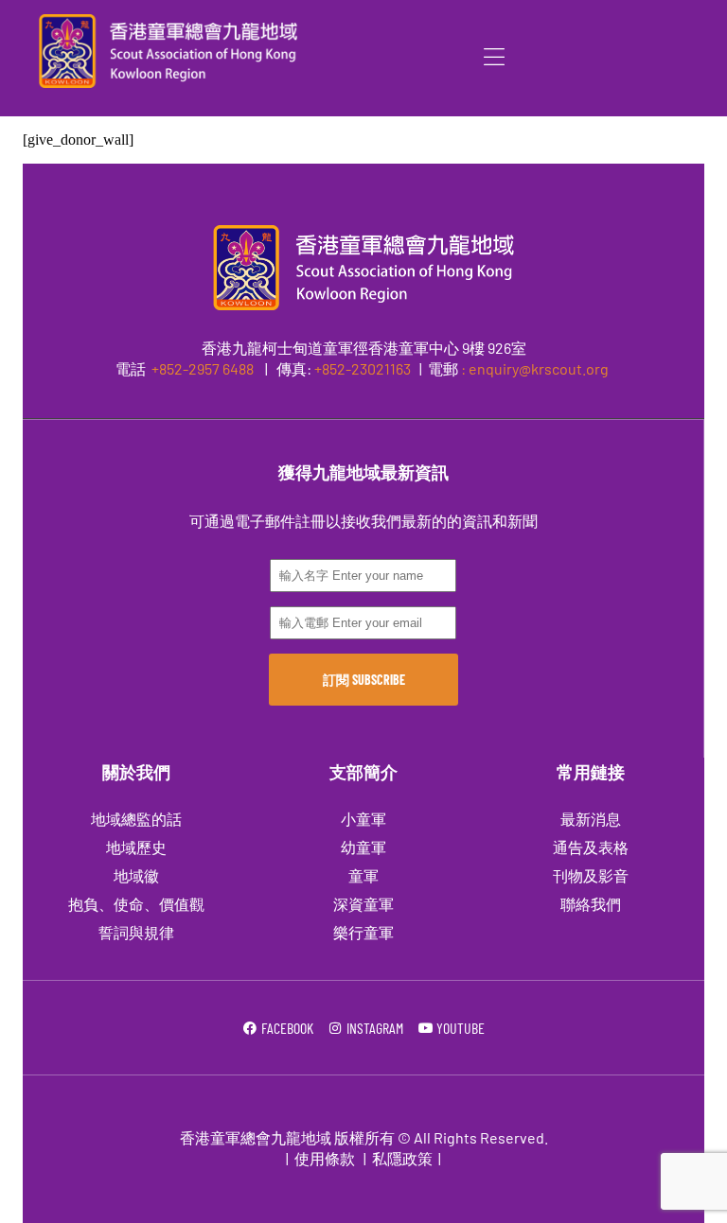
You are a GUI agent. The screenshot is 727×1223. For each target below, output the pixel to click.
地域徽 (136, 875)
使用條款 (324, 1158)
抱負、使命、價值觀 (136, 904)
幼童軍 (363, 847)
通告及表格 (591, 847)
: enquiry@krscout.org (535, 368)
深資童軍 (363, 904)
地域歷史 (136, 847)
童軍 (363, 875)
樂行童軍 (363, 932)
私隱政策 (402, 1158)
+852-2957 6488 (201, 368)
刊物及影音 (591, 875)
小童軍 (363, 819)
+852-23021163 (362, 368)
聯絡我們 (590, 904)
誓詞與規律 (136, 932)
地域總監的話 (136, 819)
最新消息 (590, 819)
